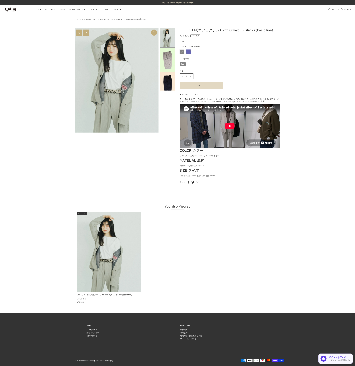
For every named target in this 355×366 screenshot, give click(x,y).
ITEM (37, 9)
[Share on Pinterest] (197, 182)
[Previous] (79, 33)
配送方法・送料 (93, 333)
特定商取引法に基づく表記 (191, 336)
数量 (181, 71)
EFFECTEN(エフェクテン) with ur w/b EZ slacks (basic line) (104, 294)
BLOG (62, 9)
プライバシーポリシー (189, 339)
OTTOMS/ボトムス (89, 19)
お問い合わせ (92, 336)
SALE (106, 9)
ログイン (335, 9)
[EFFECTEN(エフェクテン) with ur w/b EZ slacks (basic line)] (109, 252)
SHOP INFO (94, 9)
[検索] (329, 9)
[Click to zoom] (154, 33)
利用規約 (183, 333)
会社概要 (183, 329)
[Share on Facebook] (188, 182)
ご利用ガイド (92, 329)
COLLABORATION (77, 9)
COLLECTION (49, 9)
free (182, 64)
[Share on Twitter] (193, 182)
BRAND (116, 9)
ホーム (79, 19)
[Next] (86, 33)
